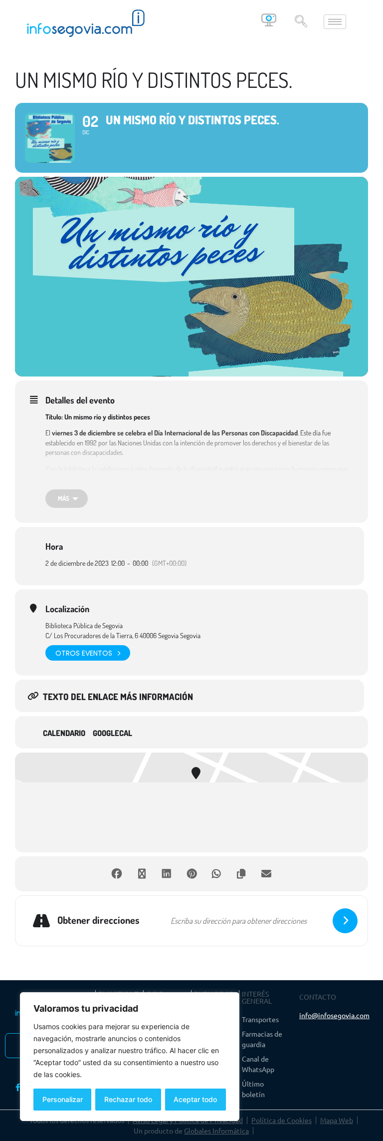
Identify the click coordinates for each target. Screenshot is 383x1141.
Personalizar (62, 1099)
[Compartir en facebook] (116, 873)
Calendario (64, 733)
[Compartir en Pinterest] (191, 873)
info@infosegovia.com (334, 1015)
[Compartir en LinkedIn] (166, 873)
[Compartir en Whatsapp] (216, 873)
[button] (301, 22)
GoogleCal (112, 733)
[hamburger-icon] (335, 21)
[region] (129, 1056)
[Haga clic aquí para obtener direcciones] (345, 920)
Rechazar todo (128, 1099)
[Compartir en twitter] (141, 873)
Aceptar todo (195, 1099)
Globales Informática (216, 1130)
